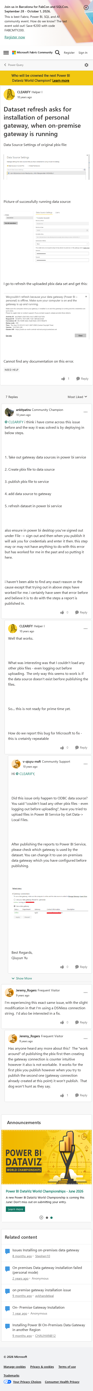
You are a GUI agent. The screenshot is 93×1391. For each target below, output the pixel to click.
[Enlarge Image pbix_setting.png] (46, 167)
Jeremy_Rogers (26, 990)
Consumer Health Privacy (62, 1382)
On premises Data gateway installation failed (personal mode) (47, 1270)
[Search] (57, 52)
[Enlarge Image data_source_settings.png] (46, 236)
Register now (15, 37)
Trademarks (11, 1375)
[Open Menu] (86, 65)
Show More (24, 978)
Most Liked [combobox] (77, 397)
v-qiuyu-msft (32, 761)
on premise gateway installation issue (41, 1290)
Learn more (60, 80)
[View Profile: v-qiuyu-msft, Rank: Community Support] (16, 763)
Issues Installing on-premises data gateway (45, 1250)
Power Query (15, 65)
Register (69, 52)
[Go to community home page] (32, 52)
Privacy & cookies (42, 1366)
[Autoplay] (41, 1217)
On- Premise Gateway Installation (38, 1307)
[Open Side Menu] (6, 52)
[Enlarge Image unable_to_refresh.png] (46, 316)
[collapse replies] (46, 406)
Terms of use (67, 1366)
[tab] (46, 1217)
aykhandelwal (44, 1296)
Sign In (83, 52)
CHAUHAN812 (45, 1335)
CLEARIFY (23, 92)
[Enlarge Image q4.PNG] (50, 903)
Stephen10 (42, 1256)
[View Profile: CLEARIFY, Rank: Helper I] (9, 94)
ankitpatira (23, 409)
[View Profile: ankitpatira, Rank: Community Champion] (9, 412)
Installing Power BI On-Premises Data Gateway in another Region (48, 1327)
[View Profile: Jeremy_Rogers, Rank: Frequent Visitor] (9, 992)
